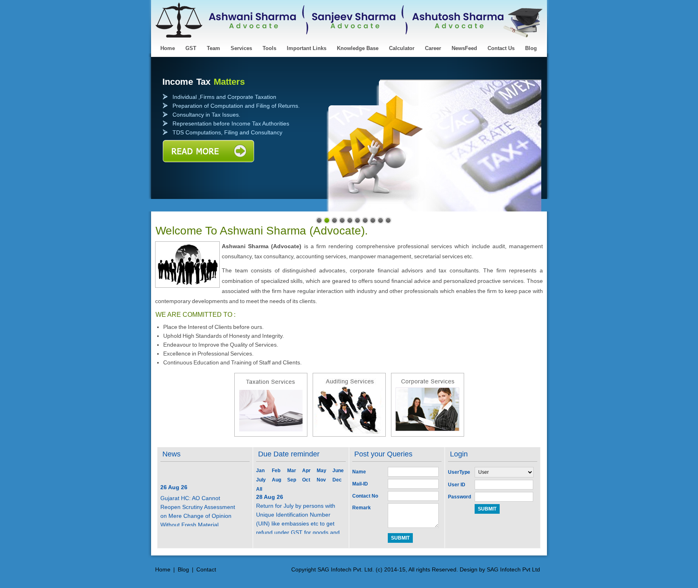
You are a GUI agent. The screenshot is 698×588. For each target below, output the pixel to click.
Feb (276, 470)
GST (190, 48)
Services (241, 48)
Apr (306, 470)
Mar (291, 470)
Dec (337, 480)
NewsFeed (464, 48)
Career (433, 48)
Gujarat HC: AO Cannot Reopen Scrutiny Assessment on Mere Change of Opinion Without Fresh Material (197, 507)
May (321, 470)
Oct (306, 480)
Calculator (401, 48)
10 (388, 220)
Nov (321, 480)
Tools (269, 48)
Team (213, 48)
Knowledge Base (357, 48)
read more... (208, 151)
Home (167, 48)
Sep (291, 480)
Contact (206, 569)
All (259, 489)
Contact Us (501, 48)
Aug (276, 480)
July (261, 480)
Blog (531, 48)
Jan (260, 470)
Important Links (306, 48)
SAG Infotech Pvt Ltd (513, 569)
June (338, 470)
